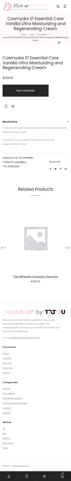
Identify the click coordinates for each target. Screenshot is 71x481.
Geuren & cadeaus (13, 398)
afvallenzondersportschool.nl (24, 337)
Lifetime (7, 438)
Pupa (5, 447)
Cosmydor (13, 166)
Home (23, 34)
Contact (7, 358)
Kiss (5, 433)
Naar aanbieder (25, 90)
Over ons (7, 363)
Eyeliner (6, 388)
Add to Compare (12, 106)
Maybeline (8, 443)
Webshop (8, 367)
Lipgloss (7, 408)
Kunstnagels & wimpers (15, 403)
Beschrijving (10, 121)
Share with (54, 161)
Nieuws (6, 372)
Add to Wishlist (6, 106)
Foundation (9, 393)
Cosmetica (42, 34)
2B (4, 428)
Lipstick (6, 412)
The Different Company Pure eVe (35, 277)
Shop (31, 34)
